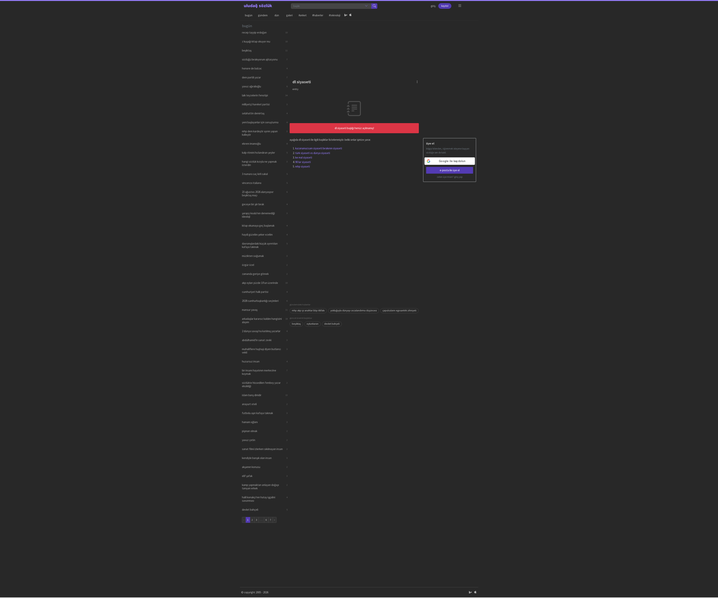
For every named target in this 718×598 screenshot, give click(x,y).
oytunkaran (312, 323)
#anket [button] (303, 15)
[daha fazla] (459, 5)
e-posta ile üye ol (450, 170)
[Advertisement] (383, 47)
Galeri (289, 15)
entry (295, 89)
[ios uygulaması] (350, 15)
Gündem (263, 15)
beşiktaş (296, 323)
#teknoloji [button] (334, 15)
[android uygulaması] (346, 15)
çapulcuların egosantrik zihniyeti (399, 310)
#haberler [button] (317, 15)
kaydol (444, 5)
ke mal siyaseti (303, 157)
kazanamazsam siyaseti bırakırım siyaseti (318, 148)
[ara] (374, 6)
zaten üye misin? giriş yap (450, 177)
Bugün (248, 15)
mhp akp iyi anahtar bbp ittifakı (308, 310)
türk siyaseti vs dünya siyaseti (312, 153)
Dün (276, 15)
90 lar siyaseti (303, 162)
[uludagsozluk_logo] (258, 6)
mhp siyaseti (302, 166)
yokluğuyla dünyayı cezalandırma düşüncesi (353, 310)
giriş (433, 6)
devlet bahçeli (332, 323)
